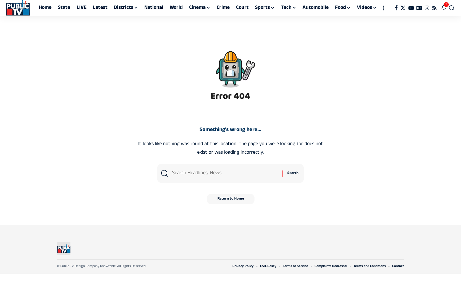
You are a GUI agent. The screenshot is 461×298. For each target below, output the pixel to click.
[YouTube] (411, 8)
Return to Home (230, 199)
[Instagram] (427, 8)
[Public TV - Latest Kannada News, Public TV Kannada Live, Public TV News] (17, 8)
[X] (403, 8)
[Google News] (419, 8)
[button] (383, 8)
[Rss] (434, 8)
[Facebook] (396, 8)
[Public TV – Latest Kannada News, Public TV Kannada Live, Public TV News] (63, 248)
